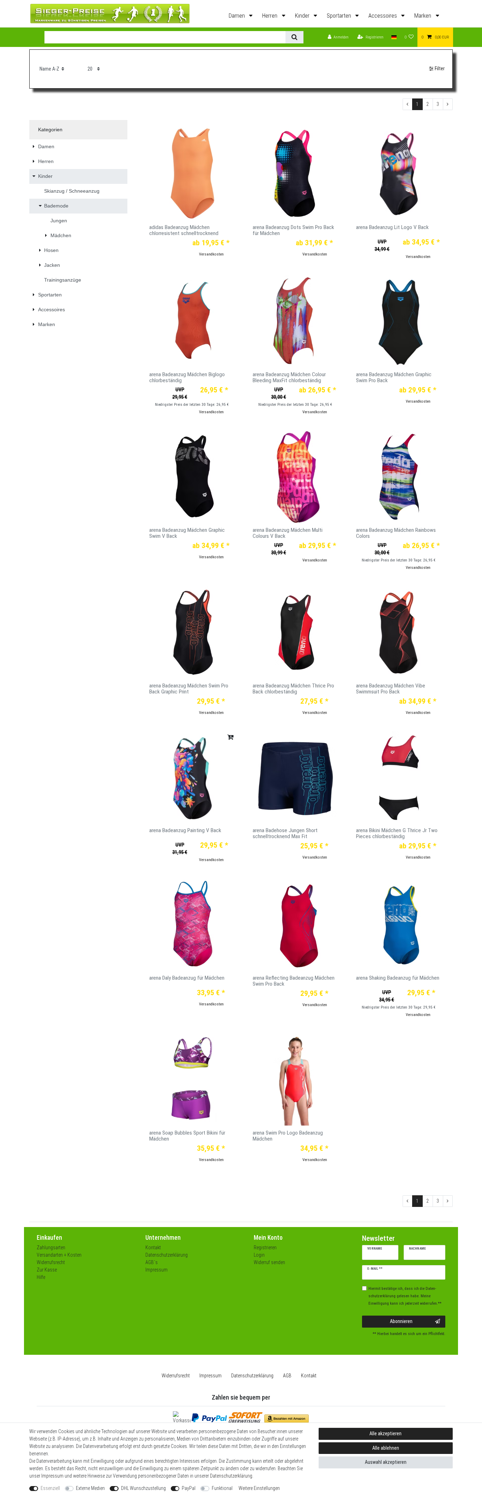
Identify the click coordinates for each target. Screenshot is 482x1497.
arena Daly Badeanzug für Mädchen (186, 978)
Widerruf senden (269, 1262)
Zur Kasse (47, 1270)
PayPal (188, 1488)
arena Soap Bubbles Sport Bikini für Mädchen (187, 1136)
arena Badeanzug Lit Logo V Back (392, 227)
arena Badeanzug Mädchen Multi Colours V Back (288, 533)
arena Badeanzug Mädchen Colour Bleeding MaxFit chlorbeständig (289, 378)
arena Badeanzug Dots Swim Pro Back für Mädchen (293, 230)
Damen (237, 15)
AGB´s (151, 1262)
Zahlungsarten (51, 1247)
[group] (191, 173)
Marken (423, 15)
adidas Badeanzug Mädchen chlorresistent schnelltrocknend (183, 230)
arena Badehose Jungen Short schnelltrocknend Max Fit (285, 834)
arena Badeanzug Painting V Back (185, 831)
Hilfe (41, 1277)
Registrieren (265, 1247)
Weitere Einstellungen (259, 1488)
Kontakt (153, 1247)
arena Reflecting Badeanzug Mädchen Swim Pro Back (294, 981)
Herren (270, 15)
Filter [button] (440, 68)
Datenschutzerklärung (166, 1255)
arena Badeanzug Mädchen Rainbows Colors (396, 533)
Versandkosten (211, 254)
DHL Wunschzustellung (143, 1488)
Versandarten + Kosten (59, 1255)
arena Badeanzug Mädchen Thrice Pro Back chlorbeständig (293, 689)
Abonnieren (401, 1321)
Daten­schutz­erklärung (252, 1375)
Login (259, 1255)
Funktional (222, 1488)
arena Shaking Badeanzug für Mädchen (397, 978)
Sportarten (340, 15)
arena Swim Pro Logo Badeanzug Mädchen (288, 1136)
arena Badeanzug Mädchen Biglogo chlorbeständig (187, 378)
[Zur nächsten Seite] (448, 104)
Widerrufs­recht (176, 1375)
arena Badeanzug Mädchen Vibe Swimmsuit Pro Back (390, 689)
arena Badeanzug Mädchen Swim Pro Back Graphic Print (188, 689)
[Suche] (294, 37)
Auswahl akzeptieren (385, 1462)
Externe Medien (90, 1488)
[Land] (393, 37)
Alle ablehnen (385, 1448)
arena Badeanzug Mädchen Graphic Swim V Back (187, 533)
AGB (287, 1375)
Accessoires (383, 15)
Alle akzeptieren (385, 1433)
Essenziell (50, 1488)
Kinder (303, 15)
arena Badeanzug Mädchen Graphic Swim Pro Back (394, 378)
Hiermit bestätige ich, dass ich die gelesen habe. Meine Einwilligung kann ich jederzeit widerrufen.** (404, 1296)
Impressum (156, 1270)
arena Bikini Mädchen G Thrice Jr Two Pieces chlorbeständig (397, 834)
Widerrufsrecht (51, 1262)
